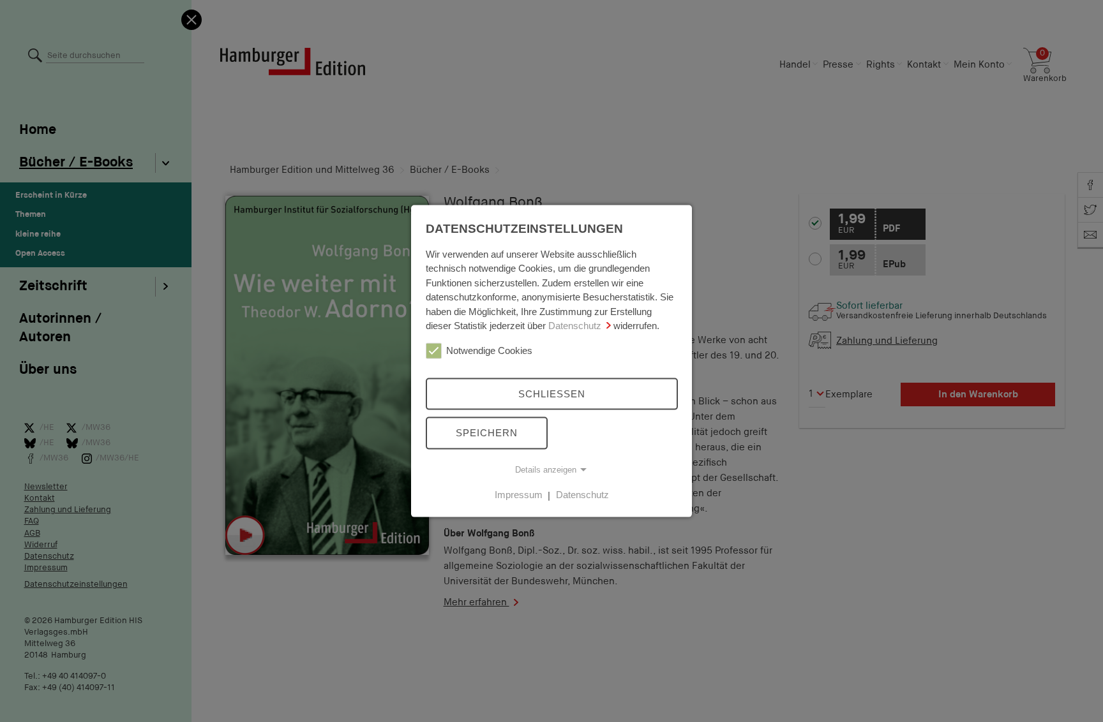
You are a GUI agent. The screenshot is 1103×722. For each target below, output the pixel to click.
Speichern (487, 432)
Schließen (551, 393)
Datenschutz (574, 325)
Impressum (519, 494)
